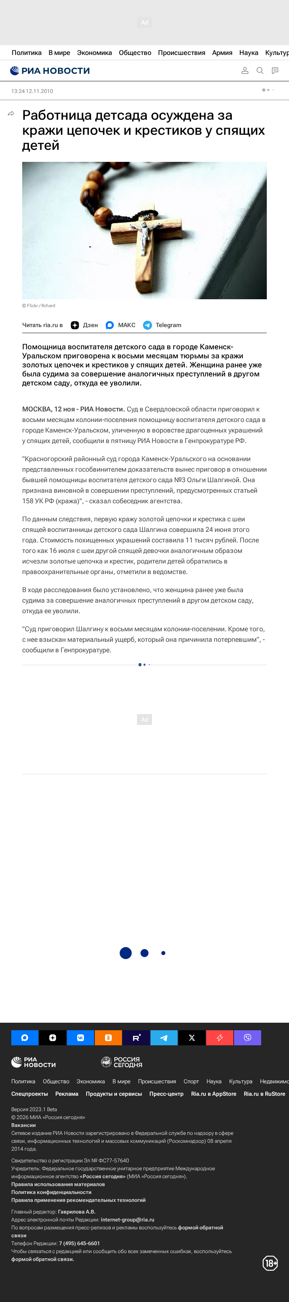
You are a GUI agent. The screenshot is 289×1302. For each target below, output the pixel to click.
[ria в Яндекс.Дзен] (52, 1037)
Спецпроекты (29, 1093)
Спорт (191, 1081)
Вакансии (23, 1125)
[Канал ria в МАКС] (24, 1037)
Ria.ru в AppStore (213, 1093)
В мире (122, 1081)
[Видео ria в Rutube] (136, 1037)
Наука (214, 1081)
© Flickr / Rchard (38, 305)
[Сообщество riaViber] (247, 1037)
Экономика (91, 1081)
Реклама (66, 1093)
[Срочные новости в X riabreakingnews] (219, 1037)
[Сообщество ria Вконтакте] (80, 1037)
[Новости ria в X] (191, 1037)
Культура (240, 1081)
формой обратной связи (42, 1259)
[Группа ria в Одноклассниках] (108, 1037)
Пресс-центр (166, 1093)
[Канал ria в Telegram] (164, 1037)
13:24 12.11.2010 (32, 91)
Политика (23, 1081)
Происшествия (157, 1081)
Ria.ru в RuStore (264, 1093)
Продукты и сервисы (114, 1093)
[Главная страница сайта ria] (49, 70)
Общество (56, 1081)
